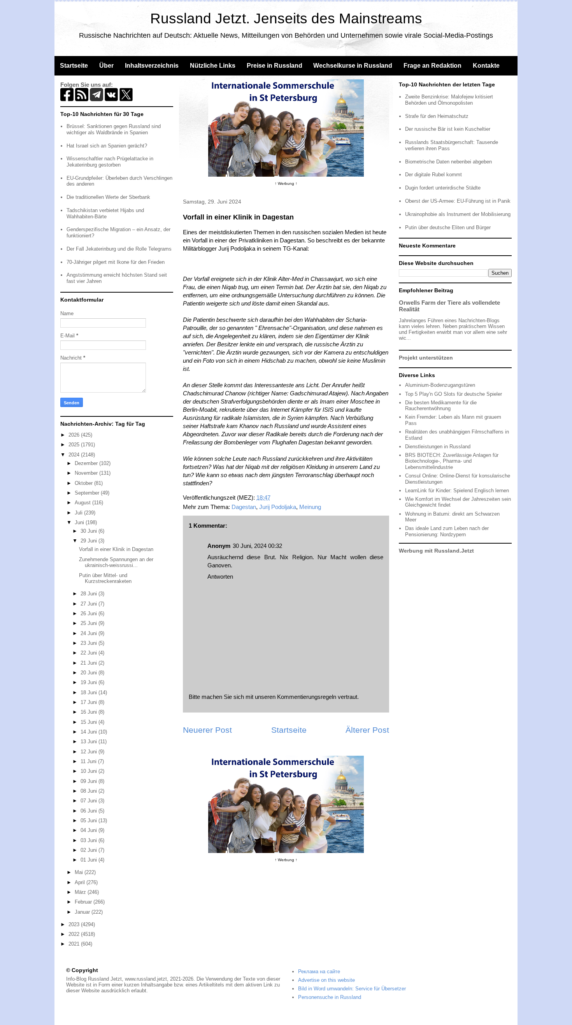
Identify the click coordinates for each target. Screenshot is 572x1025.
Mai (79, 872)
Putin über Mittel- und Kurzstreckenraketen (105, 578)
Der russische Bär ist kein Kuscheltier (447, 129)
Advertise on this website (326, 980)
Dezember (87, 463)
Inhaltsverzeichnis (152, 65)
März (81, 892)
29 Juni (89, 541)
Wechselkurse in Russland (352, 65)
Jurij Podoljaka (277, 507)
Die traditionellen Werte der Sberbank (108, 197)
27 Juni (89, 604)
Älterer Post (367, 729)
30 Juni (89, 531)
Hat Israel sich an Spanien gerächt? (107, 146)
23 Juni (89, 643)
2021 (74, 944)
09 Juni (89, 781)
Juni (80, 522)
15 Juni (89, 722)
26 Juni (89, 613)
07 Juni (89, 801)
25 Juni (89, 623)
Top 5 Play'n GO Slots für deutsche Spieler (453, 394)
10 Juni (89, 771)
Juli (79, 513)
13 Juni (89, 741)
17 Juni (89, 702)
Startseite (74, 65)
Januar (83, 912)
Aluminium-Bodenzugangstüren (440, 385)
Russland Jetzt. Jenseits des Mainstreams (286, 18)
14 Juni (89, 732)
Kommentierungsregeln (306, 696)
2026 (74, 435)
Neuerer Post (207, 729)
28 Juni (89, 594)
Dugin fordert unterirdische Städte (443, 188)
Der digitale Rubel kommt (433, 174)
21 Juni (89, 663)
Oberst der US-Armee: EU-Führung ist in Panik (458, 201)
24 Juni (89, 633)
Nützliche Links (212, 65)
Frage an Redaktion (432, 65)
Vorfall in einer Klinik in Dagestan (116, 549)
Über (106, 65)
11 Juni (89, 761)
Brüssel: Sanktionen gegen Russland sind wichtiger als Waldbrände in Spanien (114, 129)
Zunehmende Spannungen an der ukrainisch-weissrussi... (116, 562)
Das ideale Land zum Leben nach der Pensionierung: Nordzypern (447, 531)
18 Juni (89, 692)
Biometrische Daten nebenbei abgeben (448, 162)
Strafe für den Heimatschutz (436, 116)
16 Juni (89, 712)
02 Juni (89, 850)
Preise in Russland (274, 65)
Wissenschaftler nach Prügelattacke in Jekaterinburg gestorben (110, 162)
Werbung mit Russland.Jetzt (436, 551)
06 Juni (89, 811)
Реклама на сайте (319, 971)
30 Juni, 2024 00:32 (257, 545)
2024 (74, 455)
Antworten (220, 576)
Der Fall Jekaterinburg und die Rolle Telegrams (119, 249)
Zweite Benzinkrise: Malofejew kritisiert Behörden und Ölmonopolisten (449, 100)
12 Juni (89, 752)
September (88, 493)
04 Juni (89, 830)
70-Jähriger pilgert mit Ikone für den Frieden (116, 262)
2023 (74, 924)
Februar (84, 902)
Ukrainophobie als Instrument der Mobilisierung (458, 214)
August (83, 502)
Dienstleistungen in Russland (437, 446)
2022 (74, 934)
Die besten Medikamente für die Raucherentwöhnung (441, 406)
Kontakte (486, 65)
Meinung (310, 507)
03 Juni (89, 840)
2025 (74, 445)
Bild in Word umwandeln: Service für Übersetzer (352, 989)
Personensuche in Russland (329, 997)
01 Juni (89, 860)
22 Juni (89, 653)
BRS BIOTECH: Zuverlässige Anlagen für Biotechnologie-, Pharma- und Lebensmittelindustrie (451, 461)
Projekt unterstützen (426, 358)
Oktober (84, 483)
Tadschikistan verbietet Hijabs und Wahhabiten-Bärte (105, 213)
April (80, 882)
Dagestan (244, 507)
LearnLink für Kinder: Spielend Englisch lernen (457, 490)
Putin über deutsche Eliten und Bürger (448, 227)
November (87, 473)
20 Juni (89, 673)
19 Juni (89, 682)
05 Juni (89, 820)
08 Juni (89, 791)
